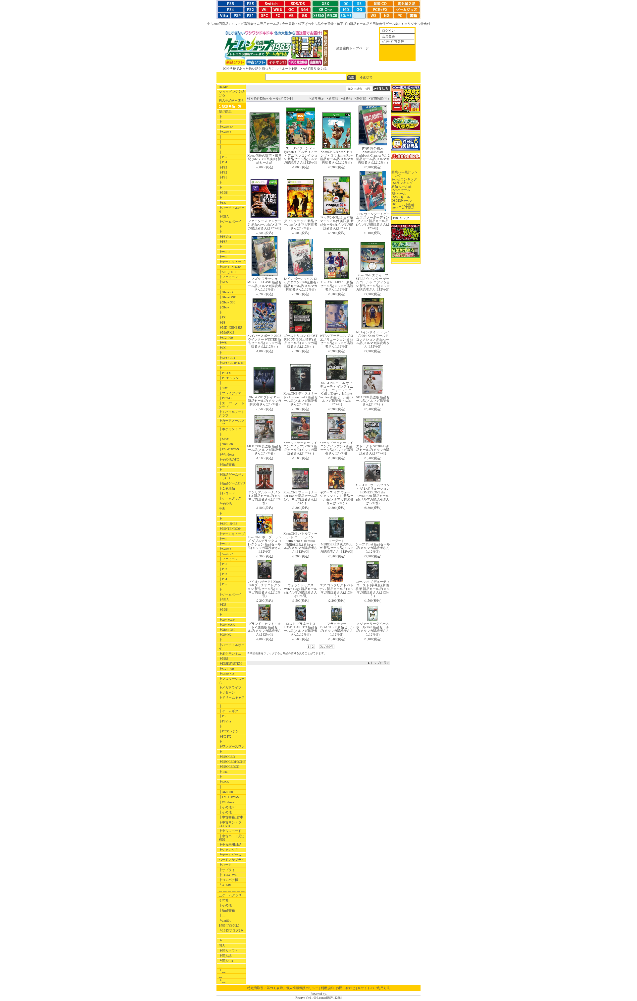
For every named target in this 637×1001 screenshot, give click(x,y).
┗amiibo (225, 920)
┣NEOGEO (227, 358)
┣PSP (223, 241)
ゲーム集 (391, 24)
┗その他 (225, 503)
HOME (223, 87)
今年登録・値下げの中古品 (301, 24)
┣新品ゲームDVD (232, 483)
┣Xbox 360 (227, 302)
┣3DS (223, 192)
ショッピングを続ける (232, 93)
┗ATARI (225, 885)
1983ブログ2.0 (229, 925)
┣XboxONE (227, 297)
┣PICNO (225, 398)
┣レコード (227, 493)
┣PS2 (223, 172)
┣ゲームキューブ (232, 262)
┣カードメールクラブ (232, 422)
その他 (223, 900)
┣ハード (225, 865)
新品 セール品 (401, 186)
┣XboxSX (226, 292)
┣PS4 (223, 162)
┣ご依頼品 (227, 488)
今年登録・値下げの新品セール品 (345, 24)
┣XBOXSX (227, 625)
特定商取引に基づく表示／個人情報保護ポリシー (282, 988)
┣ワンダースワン (232, 746)
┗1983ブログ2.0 (231, 930)
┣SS (222, 322)
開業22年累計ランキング (404, 173)
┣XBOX (225, 635)
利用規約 (327, 988)
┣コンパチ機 (228, 880)
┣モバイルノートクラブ (232, 413)
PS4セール (398, 193)
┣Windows (226, 454)
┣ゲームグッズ (230, 498)
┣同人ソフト (228, 950)
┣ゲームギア (228, 711)
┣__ (222, 469)
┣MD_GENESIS (230, 327)
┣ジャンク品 (228, 850)
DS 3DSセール (401, 200)
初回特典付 (377, 24)
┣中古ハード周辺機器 (232, 837)
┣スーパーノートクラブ (232, 405)
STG (401, 24)
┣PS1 (223, 177)
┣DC (222, 317)
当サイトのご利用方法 (374, 988)
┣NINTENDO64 (230, 267)
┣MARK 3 (226, 332)
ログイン (388, 30)
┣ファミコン (228, 277)
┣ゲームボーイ (230, 221)
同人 (222, 945)
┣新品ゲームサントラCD (232, 476)
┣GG (222, 348)
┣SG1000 (226, 338)
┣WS (223, 343)
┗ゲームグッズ (230, 855)
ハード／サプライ (232, 860)
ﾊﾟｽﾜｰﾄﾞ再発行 (393, 42)
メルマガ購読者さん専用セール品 (255, 24)
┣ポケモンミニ (230, 429)
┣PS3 (223, 167)
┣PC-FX (225, 373)
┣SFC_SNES (228, 272)
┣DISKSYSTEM (230, 663)
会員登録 (388, 36)
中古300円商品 (217, 24)
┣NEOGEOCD (229, 766)
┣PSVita (225, 236)
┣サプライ (227, 870)
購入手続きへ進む (232, 100)
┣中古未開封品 (230, 844)
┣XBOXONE (228, 620)
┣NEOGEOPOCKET (232, 363)
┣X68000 (226, 444)
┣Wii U (224, 252)
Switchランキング (404, 179)
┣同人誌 (225, 956)
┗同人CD (226, 961)
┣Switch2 (226, 127)
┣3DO (223, 388)
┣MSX (224, 439)
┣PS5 (223, 157)
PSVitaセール (400, 197)
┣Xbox (224, 307)
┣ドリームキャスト (232, 699)
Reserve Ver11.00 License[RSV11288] (318, 998)
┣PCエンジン (229, 378)
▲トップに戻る (378, 663)
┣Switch (225, 132)
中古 (222, 508)
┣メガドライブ (230, 687)
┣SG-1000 (226, 669)
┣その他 (225, 812)
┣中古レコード (230, 831)
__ (220, 936)
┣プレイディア (230, 393)
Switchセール (400, 190)
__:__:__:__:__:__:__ (232, 890)
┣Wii (223, 257)
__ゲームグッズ (230, 895)
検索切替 (366, 77)
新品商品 (225, 112)
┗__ (222, 940)
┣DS (222, 203)
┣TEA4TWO (228, 875)
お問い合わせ (345, 988)
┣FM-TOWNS (229, 449)
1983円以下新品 (403, 208)
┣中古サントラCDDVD (230, 824)
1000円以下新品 (403, 204)
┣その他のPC (229, 459)
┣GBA (224, 216)
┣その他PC (227, 807)
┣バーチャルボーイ (232, 209)
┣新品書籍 (227, 464)
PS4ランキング (402, 183)
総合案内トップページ (352, 48)
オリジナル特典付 (417, 24)
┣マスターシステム (232, 680)
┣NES (223, 282)
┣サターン (227, 692)
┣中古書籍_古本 (231, 817)
